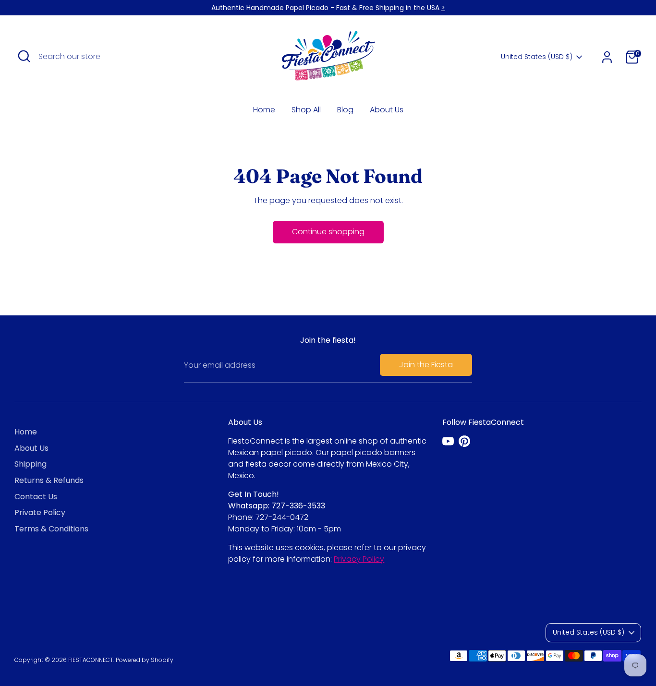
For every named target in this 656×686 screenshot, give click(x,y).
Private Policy (39, 512)
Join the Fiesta (426, 364)
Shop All (306, 109)
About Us (386, 109)
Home (264, 109)
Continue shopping (328, 231)
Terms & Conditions (51, 528)
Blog (345, 109)
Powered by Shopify (144, 660)
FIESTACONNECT (90, 660)
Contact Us (35, 496)
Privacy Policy (359, 559)
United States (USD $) (536, 56)
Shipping (30, 463)
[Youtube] (448, 441)
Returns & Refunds (49, 480)
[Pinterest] (464, 441)
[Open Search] (24, 56)
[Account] (607, 57)
